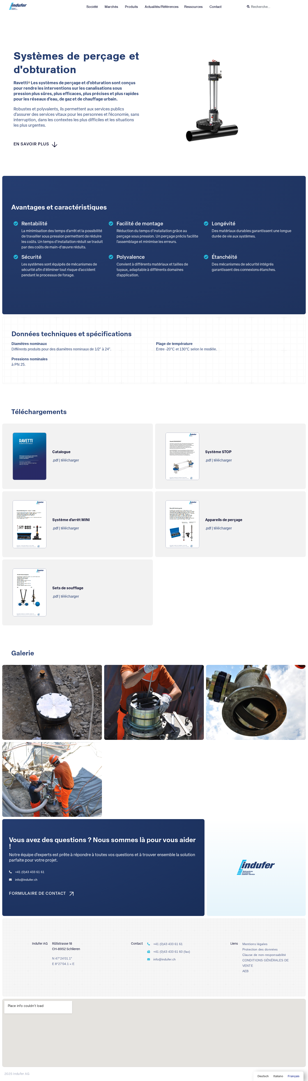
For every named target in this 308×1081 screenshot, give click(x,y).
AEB (245, 971)
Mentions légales (255, 944)
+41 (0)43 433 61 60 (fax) (171, 951)
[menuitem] (263, 1076)
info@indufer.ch (26, 879)
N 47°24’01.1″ (62, 958)
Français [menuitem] (293, 1076)
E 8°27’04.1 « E (63, 964)
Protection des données (260, 949)
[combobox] (272, 7)
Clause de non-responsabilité (264, 955)
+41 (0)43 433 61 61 (29, 872)
